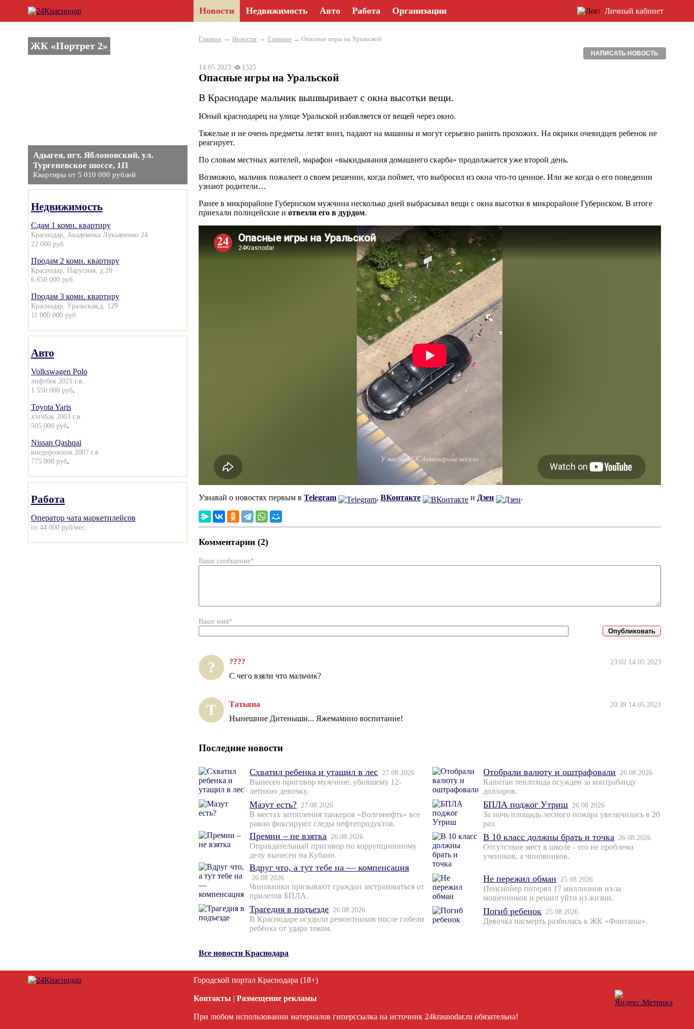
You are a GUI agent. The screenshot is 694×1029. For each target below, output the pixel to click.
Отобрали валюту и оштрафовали (549, 772)
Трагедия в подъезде (289, 909)
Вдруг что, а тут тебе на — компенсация (329, 867)
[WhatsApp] (262, 516)
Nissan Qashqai (56, 442)
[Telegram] (247, 516)
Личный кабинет (634, 11)
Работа (48, 499)
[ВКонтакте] (219, 516)
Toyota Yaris (51, 407)
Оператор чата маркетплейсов (83, 517)
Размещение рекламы (277, 998)
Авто (42, 353)
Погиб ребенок (512, 911)
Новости (244, 39)
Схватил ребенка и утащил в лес (313, 772)
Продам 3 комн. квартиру (75, 296)
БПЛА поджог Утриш (525, 804)
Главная (210, 39)
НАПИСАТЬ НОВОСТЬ (624, 53)
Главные (280, 39)
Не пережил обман (519, 879)
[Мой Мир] (276, 516)
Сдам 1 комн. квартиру (71, 225)
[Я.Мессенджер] (205, 516)
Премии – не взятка (288, 836)
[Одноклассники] (233, 516)
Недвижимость (67, 206)
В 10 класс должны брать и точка (548, 837)
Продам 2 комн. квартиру (75, 260)
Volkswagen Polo (59, 371)
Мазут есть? (273, 804)
